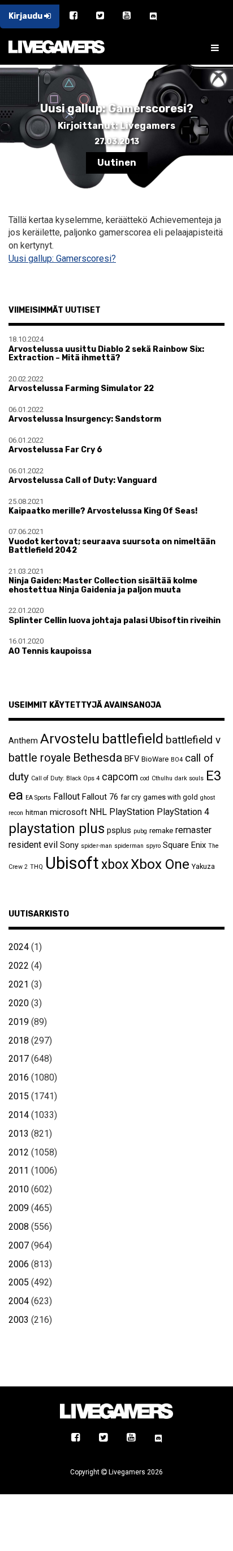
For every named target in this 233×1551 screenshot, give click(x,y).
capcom (120, 777)
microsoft (68, 812)
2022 (18, 965)
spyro (153, 846)
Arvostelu (70, 738)
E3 (213, 776)
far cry (130, 797)
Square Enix (184, 845)
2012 (18, 1152)
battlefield (132, 739)
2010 (18, 1189)
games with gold (170, 797)
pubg (140, 831)
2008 (18, 1226)
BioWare (155, 759)
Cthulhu (162, 778)
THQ (36, 867)
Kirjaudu (26, 16)
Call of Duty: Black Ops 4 (65, 778)
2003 (18, 1319)
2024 (18, 946)
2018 (18, 1040)
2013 (18, 1133)
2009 (18, 1208)
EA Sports (38, 797)
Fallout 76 (100, 797)
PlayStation (131, 811)
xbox (114, 864)
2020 (18, 1003)
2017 (18, 1058)
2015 (18, 1096)
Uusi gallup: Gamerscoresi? (62, 258)
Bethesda (97, 757)
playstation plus (56, 829)
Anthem (23, 740)
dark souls (189, 778)
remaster (193, 830)
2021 (18, 984)
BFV (131, 759)
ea (15, 795)
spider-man (96, 846)
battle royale (39, 757)
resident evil (33, 844)
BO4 (177, 759)
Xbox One (160, 864)
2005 (18, 1282)
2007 (18, 1245)
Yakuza (203, 866)
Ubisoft (72, 863)
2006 (18, 1264)
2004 (18, 1301)
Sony (69, 845)
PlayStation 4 (183, 811)
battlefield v (193, 739)
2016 (18, 1077)
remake (161, 830)
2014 (18, 1114)
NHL (98, 811)
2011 (18, 1170)
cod (144, 778)
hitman (36, 812)
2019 (18, 1021)
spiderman (129, 846)
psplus (119, 830)
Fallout (66, 796)
